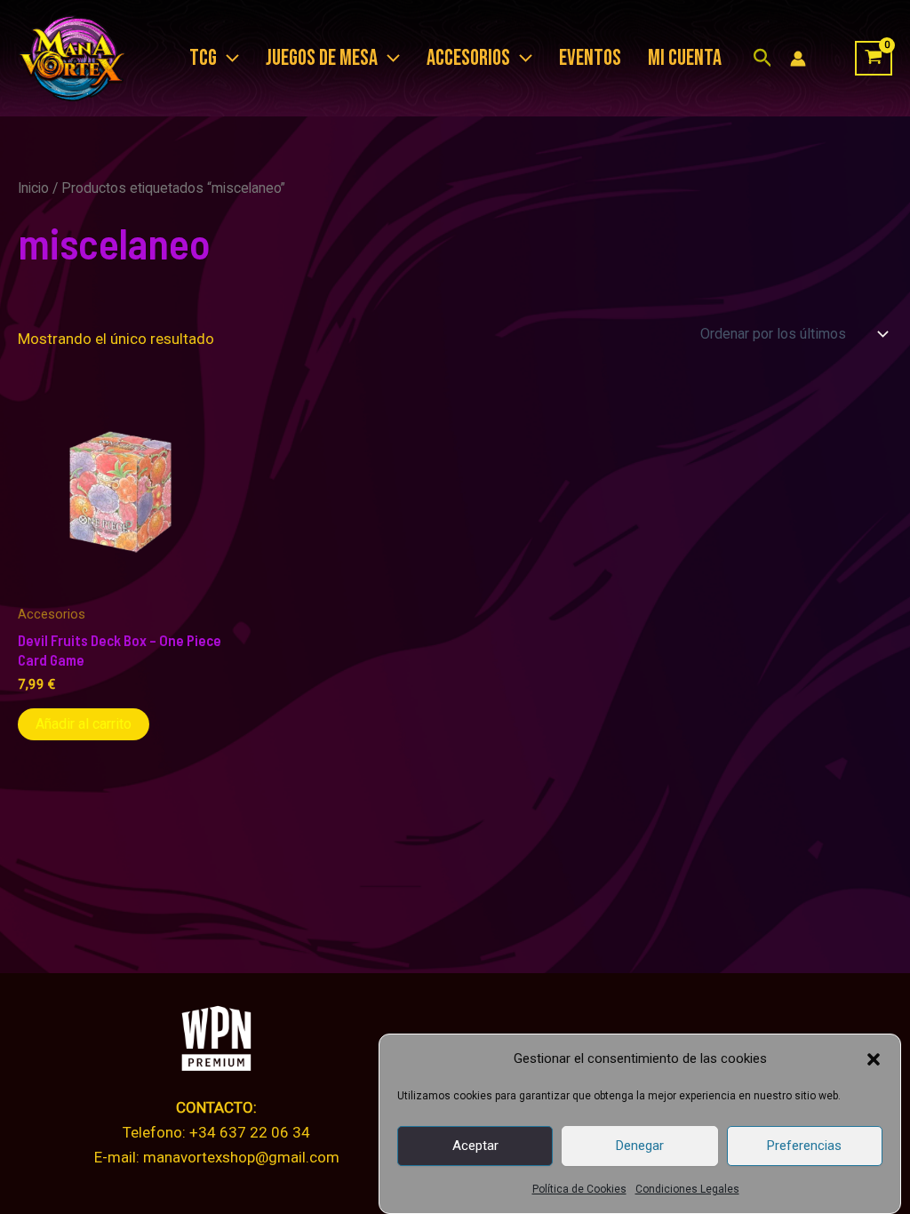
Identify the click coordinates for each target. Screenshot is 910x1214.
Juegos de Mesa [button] (322, 58)
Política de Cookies (579, 1189)
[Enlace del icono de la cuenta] (798, 59)
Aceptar (475, 1146)
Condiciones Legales (687, 1189)
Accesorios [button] (468, 58)
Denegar (640, 1146)
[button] (873, 1059)
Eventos (590, 58)
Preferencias (804, 1146)
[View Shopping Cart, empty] (873, 58)
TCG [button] (203, 58)
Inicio (33, 188)
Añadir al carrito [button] (84, 723)
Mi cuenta (685, 58)
